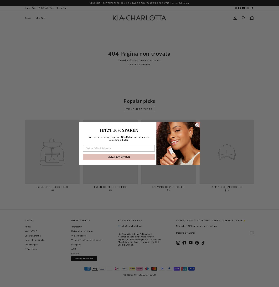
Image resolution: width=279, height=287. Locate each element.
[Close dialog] (197, 125)
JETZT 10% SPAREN (119, 157)
